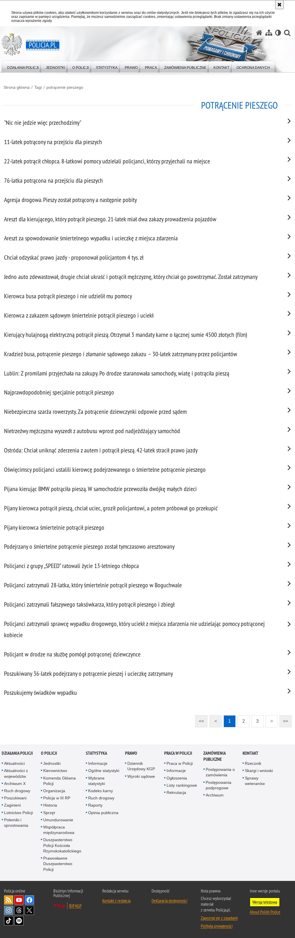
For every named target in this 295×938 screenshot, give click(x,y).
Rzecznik (253, 763)
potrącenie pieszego (64, 87)
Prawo (131, 753)
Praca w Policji (178, 753)
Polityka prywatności (216, 926)
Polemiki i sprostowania (16, 823)
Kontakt (250, 753)
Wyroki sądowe (141, 776)
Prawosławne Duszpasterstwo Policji (57, 863)
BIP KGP (75, 906)
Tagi (38, 87)
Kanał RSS (8, 900)
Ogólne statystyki (103, 770)
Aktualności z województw (16, 773)
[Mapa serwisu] (268, 32)
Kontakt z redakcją (116, 900)
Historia (50, 805)
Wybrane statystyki (96, 781)
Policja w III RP (56, 798)
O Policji (49, 753)
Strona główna (16, 87)
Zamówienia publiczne (214, 756)
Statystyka (96, 753)
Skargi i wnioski (259, 770)
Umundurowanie (58, 820)
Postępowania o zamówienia (220, 772)
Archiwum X (15, 783)
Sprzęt (49, 812)
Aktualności (14, 763)
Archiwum (215, 795)
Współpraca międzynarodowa (58, 830)
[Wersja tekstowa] (278, 32)
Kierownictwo (55, 770)
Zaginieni (12, 805)
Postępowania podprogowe (218, 785)
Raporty (95, 805)
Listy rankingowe (182, 785)
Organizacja (54, 790)
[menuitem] (23, 66)
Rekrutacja (176, 792)
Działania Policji (17, 753)
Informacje (97, 763)
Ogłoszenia (177, 778)
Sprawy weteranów (255, 781)
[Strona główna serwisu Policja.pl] (259, 32)
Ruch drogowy (17, 790)
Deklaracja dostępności (169, 900)
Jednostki (51, 763)
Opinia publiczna (103, 812)
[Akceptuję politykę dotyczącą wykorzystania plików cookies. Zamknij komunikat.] (279, 4)
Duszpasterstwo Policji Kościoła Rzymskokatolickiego (62, 845)
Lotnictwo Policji (18, 812)
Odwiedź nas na (19, 900)
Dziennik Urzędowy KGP (141, 766)
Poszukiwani (15, 798)
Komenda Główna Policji (59, 781)
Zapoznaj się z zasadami (219, 918)
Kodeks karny (100, 790)
